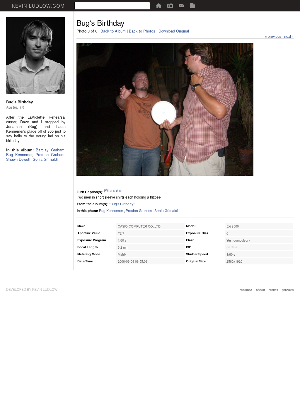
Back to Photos (142, 31)
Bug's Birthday (121, 203)
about (260, 290)
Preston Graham (49, 154)
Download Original (173, 31)
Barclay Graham (50, 150)
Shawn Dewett (18, 159)
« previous (273, 36)
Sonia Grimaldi (45, 159)
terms (273, 290)
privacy (288, 290)
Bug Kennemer (19, 154)
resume (246, 290)
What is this (113, 191)
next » (289, 36)
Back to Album (113, 31)
